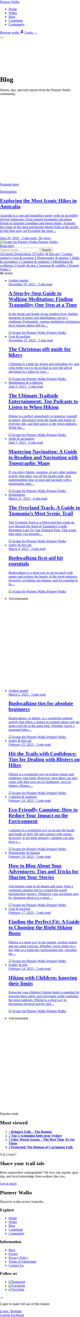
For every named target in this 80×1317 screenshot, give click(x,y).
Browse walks (10, 32)
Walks (13, 13)
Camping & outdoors (36, 261)
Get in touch (8, 1183)
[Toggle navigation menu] (35, 33)
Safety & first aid (49, 254)
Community (17, 24)
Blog (12, 17)
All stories (7, 254)
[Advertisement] (40, 139)
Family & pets (27, 265)
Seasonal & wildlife (53, 265)
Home (13, 9)
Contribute (16, 20)
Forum (13, 1254)
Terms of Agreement (22, 1261)
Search (46, 250)
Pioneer (9, 2)
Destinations (25, 254)
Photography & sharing (54, 258)
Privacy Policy (18, 1257)
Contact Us (16, 1265)
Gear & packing (24, 258)
